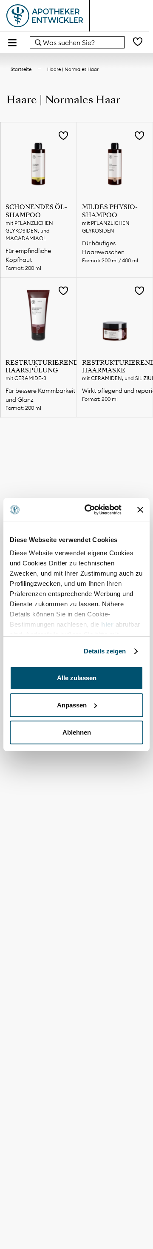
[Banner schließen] (140, 510)
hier (108, 624)
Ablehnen (76, 732)
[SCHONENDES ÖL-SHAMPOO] (38, 160)
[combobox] (77, 42)
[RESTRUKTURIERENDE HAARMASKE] (115, 316)
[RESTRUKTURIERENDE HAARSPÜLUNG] (38, 316)
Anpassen (72, 705)
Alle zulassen (76, 677)
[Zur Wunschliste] (137, 42)
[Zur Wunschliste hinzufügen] (63, 136)
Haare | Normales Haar (73, 69)
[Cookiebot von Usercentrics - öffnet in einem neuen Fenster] (90, 509)
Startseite (21, 69)
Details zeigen (105, 651)
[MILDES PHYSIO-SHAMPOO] (115, 160)
